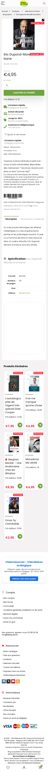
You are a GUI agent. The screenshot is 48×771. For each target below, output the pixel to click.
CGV (31, 743)
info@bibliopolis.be (10, 634)
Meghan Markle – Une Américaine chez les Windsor (13, 466)
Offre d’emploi (9, 710)
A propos (8, 747)
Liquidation (16, 752)
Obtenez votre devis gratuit (24, 579)
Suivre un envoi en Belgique (15, 718)
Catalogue (24, 749)
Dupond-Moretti (10, 209)
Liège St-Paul (38, 758)
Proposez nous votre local (26, 754)
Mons (7, 761)
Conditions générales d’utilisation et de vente (22, 610)
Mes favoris (8, 602)
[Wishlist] (8, 767)
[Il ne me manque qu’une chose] (34, 383)
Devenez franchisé (11, 698)
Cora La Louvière (26, 758)
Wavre (12, 761)
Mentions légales (10, 614)
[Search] (44, 3)
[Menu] (3, 3)
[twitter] (8, 681)
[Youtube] (13, 681)
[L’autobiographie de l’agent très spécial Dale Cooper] (13, 383)
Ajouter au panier (24, 93)
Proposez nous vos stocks (14, 671)
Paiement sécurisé (11, 663)
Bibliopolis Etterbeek (32, 763)
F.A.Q (38, 754)
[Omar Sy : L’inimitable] (13, 505)
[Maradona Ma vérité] (34, 444)
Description (11, 219)
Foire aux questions (11, 655)
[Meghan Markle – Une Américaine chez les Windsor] (13, 444)
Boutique (15, 11)
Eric (18, 209)
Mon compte (9, 598)
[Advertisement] (24, 328)
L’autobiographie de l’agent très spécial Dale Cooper (13, 405)
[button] (43, 20)
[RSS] (18, 681)
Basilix (16, 758)
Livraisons (7, 659)
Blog (9, 752)
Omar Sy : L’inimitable (12, 522)
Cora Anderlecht (22, 761)
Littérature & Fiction (32, 11)
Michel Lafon (24, 293)
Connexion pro (9, 702)
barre (35, 206)
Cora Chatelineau (36, 761)
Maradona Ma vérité (32, 460)
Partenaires (37, 747)
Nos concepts (9, 714)
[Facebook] (4, 681)
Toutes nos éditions (11, 667)
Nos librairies (8, 706)
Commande (8, 606)
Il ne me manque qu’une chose (33, 402)
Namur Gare (8, 758)
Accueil (5, 11)
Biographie (7, 14)
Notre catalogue (10, 651)
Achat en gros (9, 622)
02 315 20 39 (33, 632)
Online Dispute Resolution (14, 675)
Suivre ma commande (13, 618)
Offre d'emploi (27, 752)
